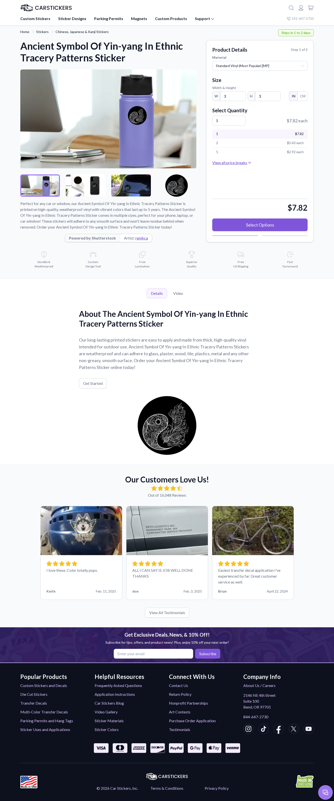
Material (219, 57)
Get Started (93, 383)
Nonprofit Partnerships (188, 703)
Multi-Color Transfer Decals (44, 711)
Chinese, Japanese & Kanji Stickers (82, 32)
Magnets (139, 18)
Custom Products (171, 18)
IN (293, 96)
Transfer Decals (33, 703)
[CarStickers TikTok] (263, 729)
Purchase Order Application (192, 720)
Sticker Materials (109, 720)
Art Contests (179, 711)
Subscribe (207, 653)
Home (24, 32)
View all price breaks (229, 162)
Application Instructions (115, 694)
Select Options (260, 225)
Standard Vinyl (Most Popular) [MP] (242, 66)
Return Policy (180, 694)
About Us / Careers (259, 685)
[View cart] (311, 8)
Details (157, 293)
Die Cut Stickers (33, 694)
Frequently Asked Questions (118, 685)
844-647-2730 (255, 716)
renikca (141, 238)
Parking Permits (108, 18)
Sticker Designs (72, 18)
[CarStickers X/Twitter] (294, 729)
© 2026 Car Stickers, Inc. (117, 788)
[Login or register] (301, 8)
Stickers (42, 32)
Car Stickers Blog (109, 703)
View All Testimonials (167, 612)
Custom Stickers (35, 18)
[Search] (291, 8)
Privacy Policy (217, 788)
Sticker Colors (107, 729)
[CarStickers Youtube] (308, 729)
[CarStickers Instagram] (248, 729)
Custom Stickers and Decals (43, 685)
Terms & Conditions (166, 788)
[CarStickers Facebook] (278, 729)
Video (178, 293)
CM (302, 96)
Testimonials (179, 729)
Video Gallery (106, 711)
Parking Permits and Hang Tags (46, 720)
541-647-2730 (303, 18)
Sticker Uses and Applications (45, 729)
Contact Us (178, 685)
